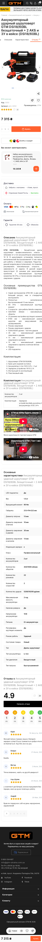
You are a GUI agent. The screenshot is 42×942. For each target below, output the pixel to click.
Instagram (8, 882)
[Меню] (3, 3)
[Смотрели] (21, 930)
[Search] (27, 3)
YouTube (7, 878)
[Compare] (32, 100)
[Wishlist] (38, 100)
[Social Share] (38, 93)
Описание (8, 40)
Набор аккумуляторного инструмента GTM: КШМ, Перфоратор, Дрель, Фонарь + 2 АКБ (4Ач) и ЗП (24, 157)
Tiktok (26, 882)
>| (24, 814)
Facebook (28, 878)
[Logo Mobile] (15, 3)
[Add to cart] (36, 169)
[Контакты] (31, 3)
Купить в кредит (26, 141)
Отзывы (36, 40)
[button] (2, 67)
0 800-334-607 (7, 859)
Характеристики (22, 40)
